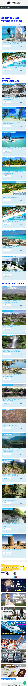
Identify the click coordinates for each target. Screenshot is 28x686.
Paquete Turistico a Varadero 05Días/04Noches (12, 122)
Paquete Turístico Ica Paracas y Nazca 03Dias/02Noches (13, 424)
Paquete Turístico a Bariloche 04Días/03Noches (12, 98)
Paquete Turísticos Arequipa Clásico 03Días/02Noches (12, 301)
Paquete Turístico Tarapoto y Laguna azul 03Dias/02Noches (12, 350)
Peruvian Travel (5, 7)
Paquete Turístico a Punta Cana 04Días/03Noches (12, 148)
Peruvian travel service (15, 685)
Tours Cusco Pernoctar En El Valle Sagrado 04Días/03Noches (14, 499)
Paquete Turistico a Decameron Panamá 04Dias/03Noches (13, 196)
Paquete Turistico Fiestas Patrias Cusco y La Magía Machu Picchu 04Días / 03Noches (13, 525)
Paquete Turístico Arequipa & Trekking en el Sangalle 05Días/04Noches (12, 450)
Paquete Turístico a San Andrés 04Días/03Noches (13, 172)
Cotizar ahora (7, 46)
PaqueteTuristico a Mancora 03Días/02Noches (12, 375)
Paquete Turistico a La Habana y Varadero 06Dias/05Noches (13, 43)
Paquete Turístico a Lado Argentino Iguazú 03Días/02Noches (14, 272)
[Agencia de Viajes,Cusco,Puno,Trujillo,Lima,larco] (13, 585)
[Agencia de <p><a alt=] (13, 571)
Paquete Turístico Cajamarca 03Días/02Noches (12, 326)
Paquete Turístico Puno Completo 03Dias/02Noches (13, 550)
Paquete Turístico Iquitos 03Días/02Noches (11, 400)
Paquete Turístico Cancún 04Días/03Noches (11, 247)
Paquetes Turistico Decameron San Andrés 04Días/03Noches (14, 67)
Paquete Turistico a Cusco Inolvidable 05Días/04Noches (11, 475)
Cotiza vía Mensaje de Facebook (8, 679)
